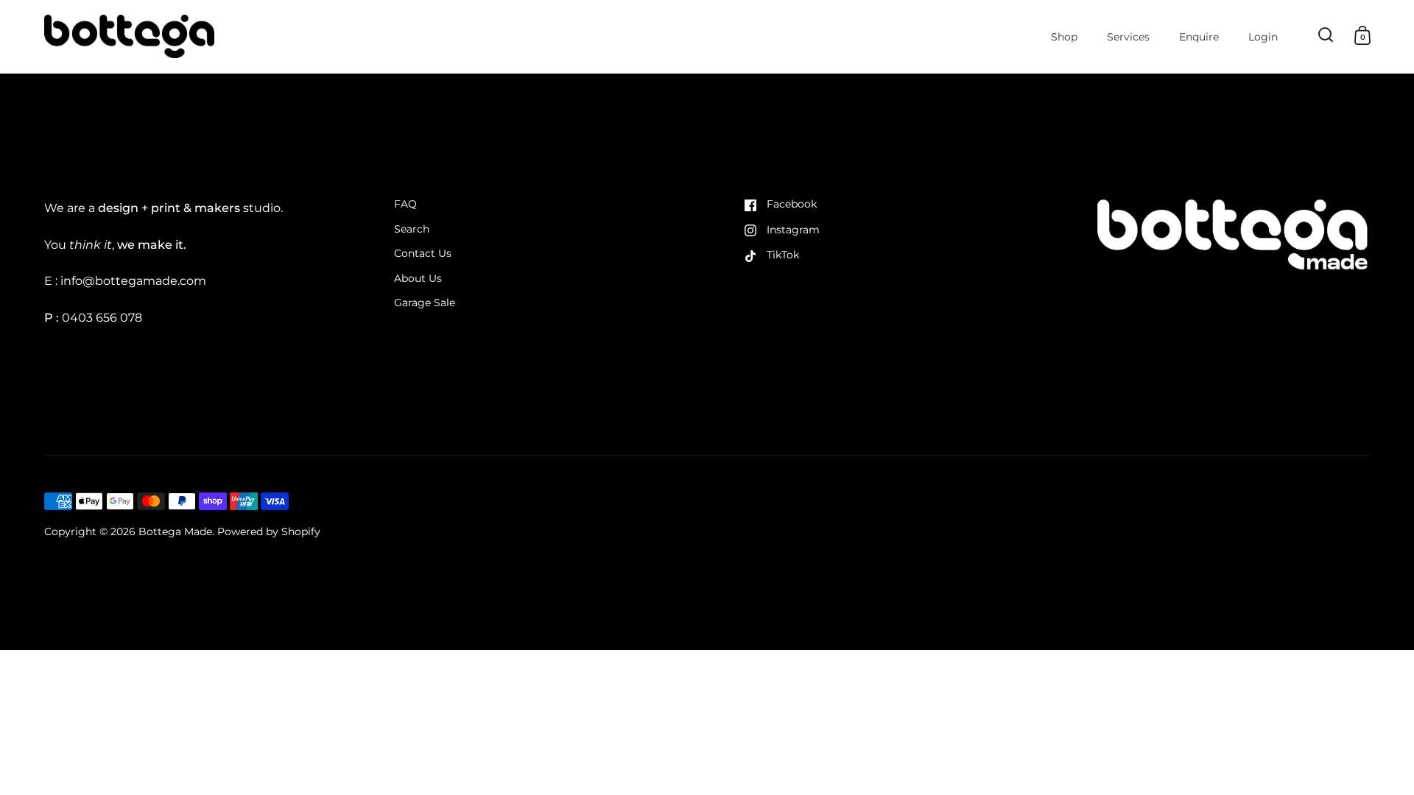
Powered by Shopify (268, 531)
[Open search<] (1326, 35)
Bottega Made (175, 531)
